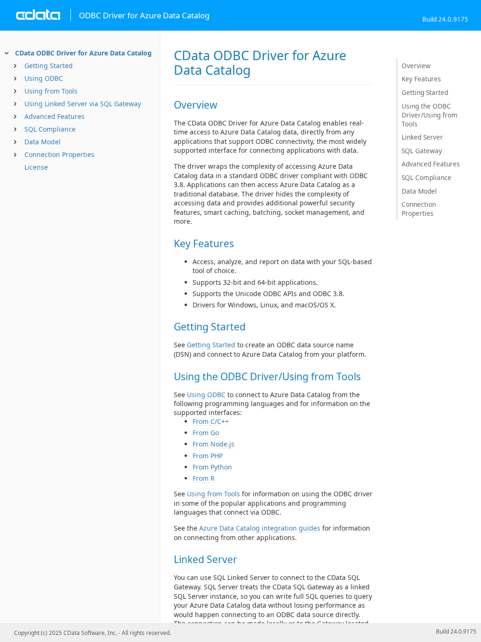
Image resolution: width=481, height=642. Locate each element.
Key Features (421, 78)
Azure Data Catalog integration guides (259, 528)
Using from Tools (51, 90)
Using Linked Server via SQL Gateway (82, 103)
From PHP (208, 455)
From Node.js (213, 443)
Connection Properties (59, 154)
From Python (212, 466)
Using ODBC (43, 78)
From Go (206, 432)
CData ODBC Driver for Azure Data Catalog (83, 52)
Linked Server (422, 137)
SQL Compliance (50, 129)
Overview (416, 65)
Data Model (42, 141)
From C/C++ (211, 421)
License (36, 167)
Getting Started (48, 65)
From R (204, 478)
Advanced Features (54, 116)
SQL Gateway (422, 150)
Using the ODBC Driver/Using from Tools (430, 115)
